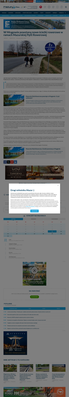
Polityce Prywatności (30, 206)
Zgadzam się (34, 211)
